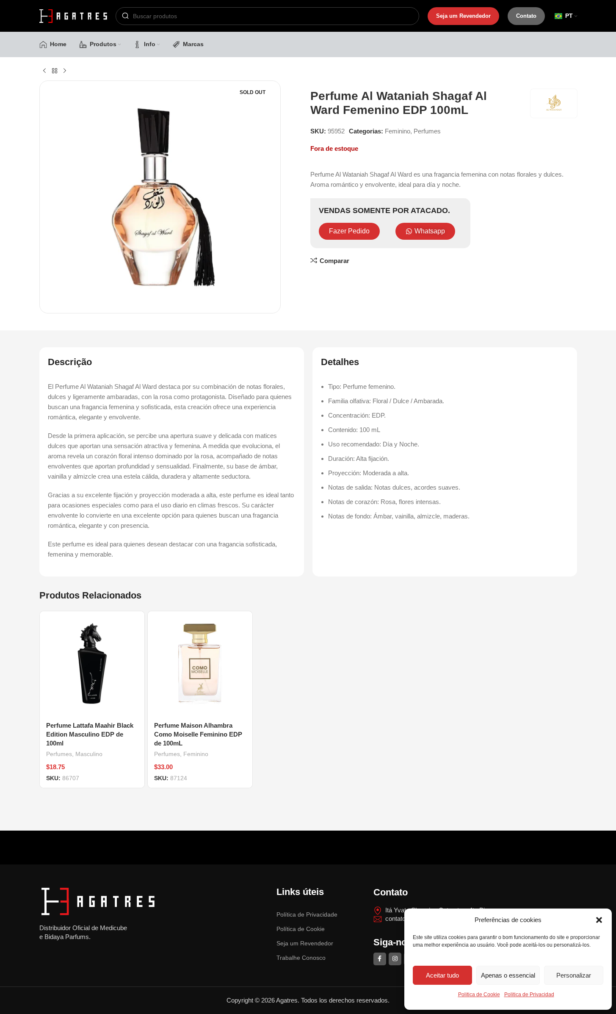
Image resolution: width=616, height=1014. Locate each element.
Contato (526, 16)
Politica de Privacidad (529, 994)
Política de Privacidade (306, 914)
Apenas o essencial (508, 975)
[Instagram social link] (395, 959)
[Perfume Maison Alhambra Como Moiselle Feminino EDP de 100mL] (200, 663)
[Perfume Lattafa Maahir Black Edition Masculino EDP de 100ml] (92, 663)
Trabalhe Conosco (301, 957)
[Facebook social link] (379, 959)
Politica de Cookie (479, 994)
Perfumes (427, 131)
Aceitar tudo (442, 975)
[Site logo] (73, 15)
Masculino (88, 754)
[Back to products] (55, 71)
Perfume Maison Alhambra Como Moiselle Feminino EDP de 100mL (198, 734)
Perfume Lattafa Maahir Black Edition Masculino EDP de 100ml (89, 734)
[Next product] (65, 71)
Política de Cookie (300, 928)
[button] (599, 920)
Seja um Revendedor (463, 16)
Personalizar (573, 975)
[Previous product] (44, 71)
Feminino (397, 131)
